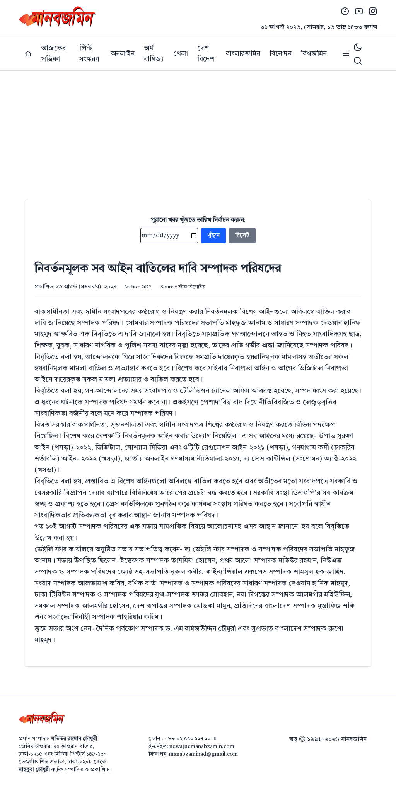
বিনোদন (281, 53)
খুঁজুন (213, 236)
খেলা (180, 53)
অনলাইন (123, 53)
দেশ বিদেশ (205, 54)
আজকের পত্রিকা (53, 54)
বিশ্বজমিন (314, 53)
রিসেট (242, 236)
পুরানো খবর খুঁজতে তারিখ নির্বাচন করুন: (198, 220)
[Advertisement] (198, 129)
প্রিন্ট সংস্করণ (89, 54)
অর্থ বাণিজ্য (154, 54)
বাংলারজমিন (243, 53)
